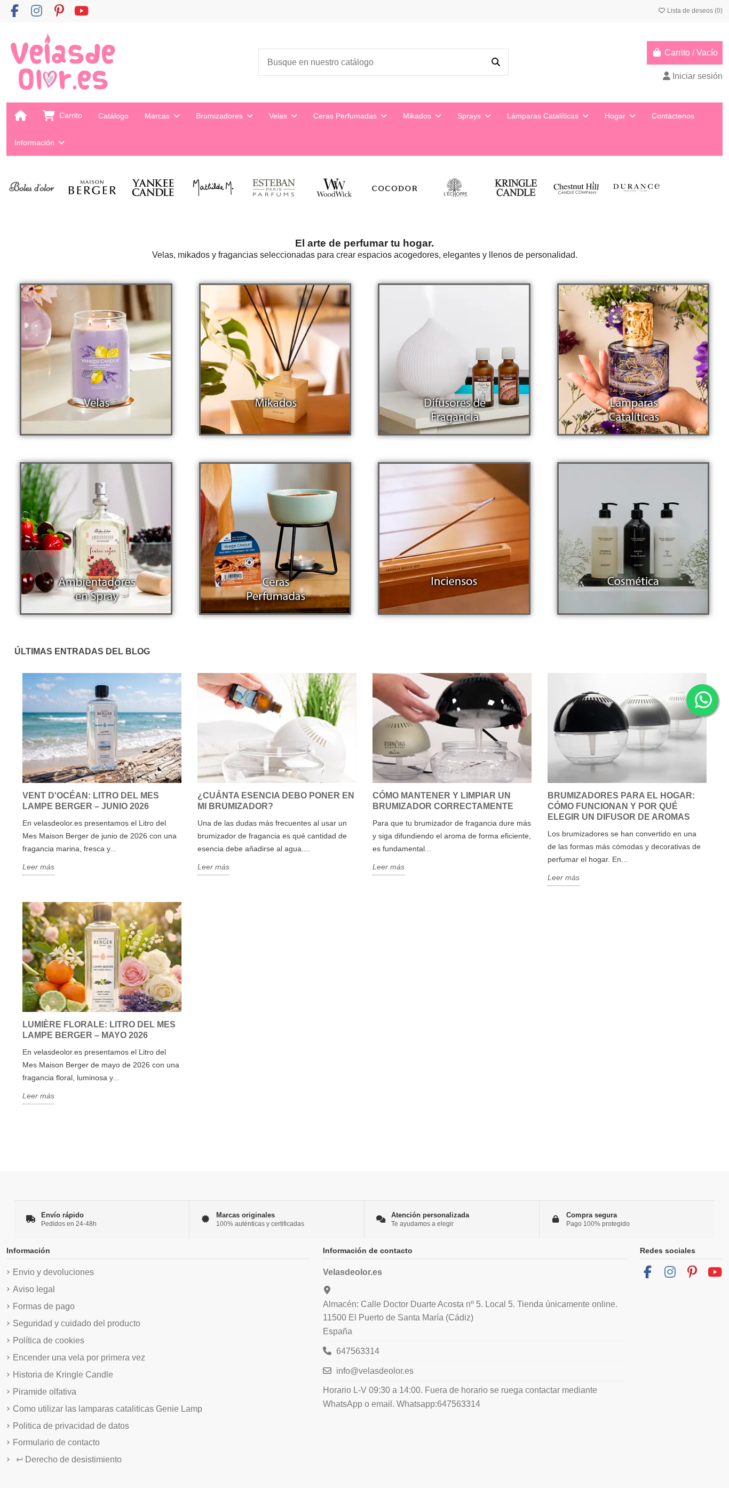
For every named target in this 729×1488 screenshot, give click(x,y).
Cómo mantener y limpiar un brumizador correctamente (443, 801)
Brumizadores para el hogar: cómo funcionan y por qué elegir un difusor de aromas (621, 806)
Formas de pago (44, 1306)
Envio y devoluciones (53, 1272)
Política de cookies (48, 1340)
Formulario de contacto (56, 1442)
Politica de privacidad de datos (71, 1425)
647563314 (357, 1351)
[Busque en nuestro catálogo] (496, 62)
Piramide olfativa (44, 1391)
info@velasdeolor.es (375, 1370)
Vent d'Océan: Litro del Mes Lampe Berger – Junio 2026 (90, 801)
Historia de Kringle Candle (63, 1374)
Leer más (38, 866)
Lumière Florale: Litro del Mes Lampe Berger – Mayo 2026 (99, 1030)
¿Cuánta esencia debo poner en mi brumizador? (275, 801)
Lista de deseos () (694, 10)
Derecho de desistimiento (69, 1459)
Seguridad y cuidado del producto (76, 1323)
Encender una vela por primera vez (79, 1357)
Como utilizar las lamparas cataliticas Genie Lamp (107, 1408)
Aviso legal (34, 1289)
